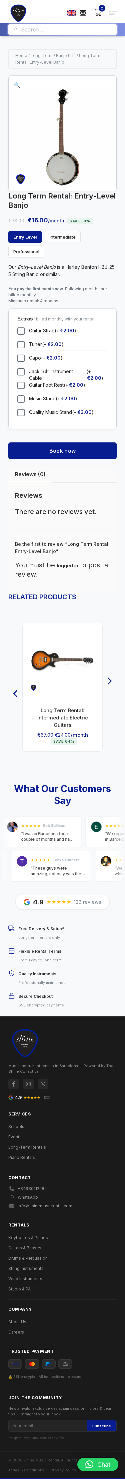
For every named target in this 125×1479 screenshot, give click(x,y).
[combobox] (66, 29)
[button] (17, 85)
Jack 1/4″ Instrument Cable (66, 375)
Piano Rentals (21, 1157)
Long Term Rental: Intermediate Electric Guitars (62, 717)
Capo (46, 358)
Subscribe (101, 1426)
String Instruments (26, 1268)
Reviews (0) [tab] (30, 474)
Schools (16, 1126)
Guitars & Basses (24, 1247)
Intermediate (63, 237)
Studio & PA (19, 1288)
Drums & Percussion (28, 1258)
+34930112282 (32, 1188)
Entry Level (25, 237)
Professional (26, 251)
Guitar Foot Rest (57, 385)
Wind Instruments (25, 1278)
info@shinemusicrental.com (45, 1205)
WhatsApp (28, 1197)
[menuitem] (71, 13)
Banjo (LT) (66, 55)
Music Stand (53, 398)
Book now (62, 450)
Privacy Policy (63, 1470)
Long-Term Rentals (27, 1147)
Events (15, 1136)
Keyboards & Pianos (28, 1237)
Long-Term (42, 55)
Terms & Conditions (26, 1470)
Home (21, 55)
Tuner (46, 344)
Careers (16, 1332)
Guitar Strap (52, 330)
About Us (17, 1321)
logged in (67, 565)
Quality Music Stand (61, 412)
